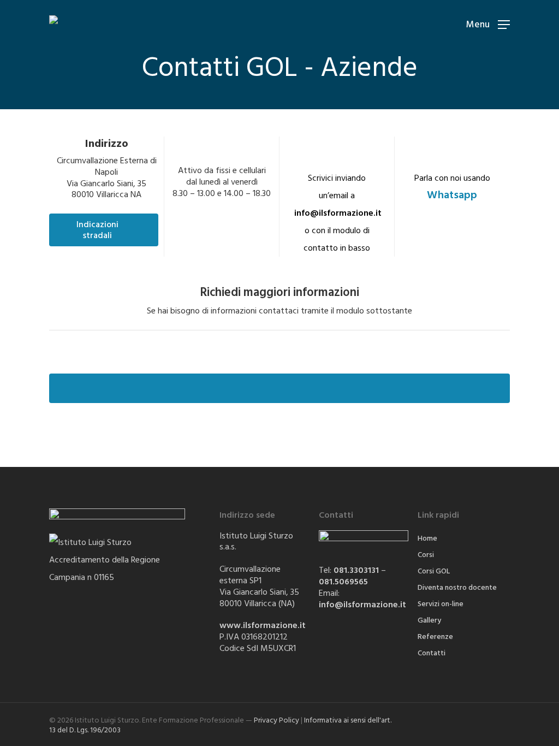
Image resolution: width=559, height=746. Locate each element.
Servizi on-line (440, 604)
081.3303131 (356, 570)
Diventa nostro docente (457, 588)
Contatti (431, 653)
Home (427, 538)
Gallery (429, 620)
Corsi (426, 555)
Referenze (435, 637)
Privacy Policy (276, 720)
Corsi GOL (434, 571)
